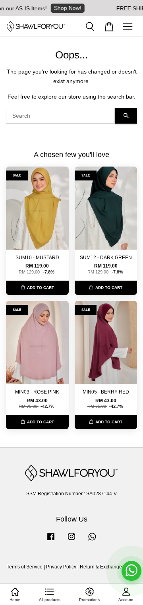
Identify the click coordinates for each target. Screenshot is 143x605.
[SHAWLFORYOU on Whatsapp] (92, 540)
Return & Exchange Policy (108, 567)
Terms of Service (25, 567)
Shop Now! (64, 8)
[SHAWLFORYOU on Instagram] (71, 540)
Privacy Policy (61, 567)
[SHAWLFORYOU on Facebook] (50, 540)
